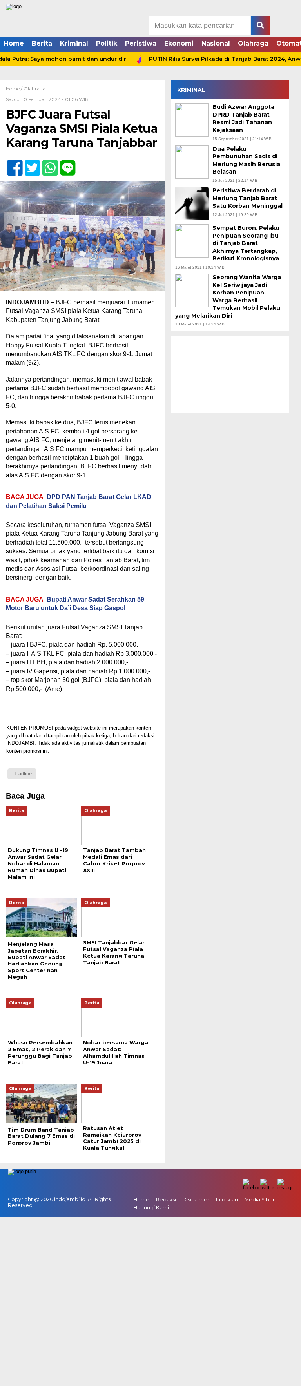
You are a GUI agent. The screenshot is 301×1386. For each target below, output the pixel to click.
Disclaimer (196, 1200)
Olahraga (253, 43)
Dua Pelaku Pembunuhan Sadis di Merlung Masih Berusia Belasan (246, 160)
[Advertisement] (230, 374)
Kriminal (74, 43)
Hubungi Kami (151, 1207)
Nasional (215, 43)
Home (14, 43)
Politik (106, 43)
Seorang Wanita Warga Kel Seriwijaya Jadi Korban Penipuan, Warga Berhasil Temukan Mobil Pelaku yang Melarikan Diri (228, 296)
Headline (22, 774)
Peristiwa (140, 43)
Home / (15, 88)
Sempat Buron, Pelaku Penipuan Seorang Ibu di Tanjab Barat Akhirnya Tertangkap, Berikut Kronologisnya (245, 243)
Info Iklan (227, 1200)
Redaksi (166, 1200)
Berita (42, 43)
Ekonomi (179, 43)
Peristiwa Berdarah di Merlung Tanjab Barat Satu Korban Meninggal (247, 198)
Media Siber (260, 1200)
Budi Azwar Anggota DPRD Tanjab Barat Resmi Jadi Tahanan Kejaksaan (243, 118)
